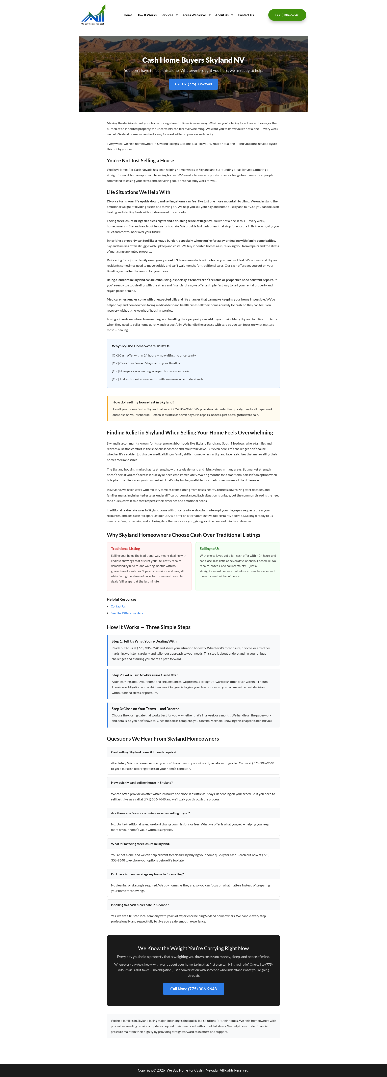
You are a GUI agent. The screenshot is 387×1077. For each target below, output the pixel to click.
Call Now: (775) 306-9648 (193, 988)
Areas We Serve (194, 15)
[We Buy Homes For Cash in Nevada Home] (94, 15)
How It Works (146, 15)
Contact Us (246, 15)
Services (167, 15)
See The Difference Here (127, 613)
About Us (222, 15)
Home (128, 15)
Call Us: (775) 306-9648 (193, 84)
